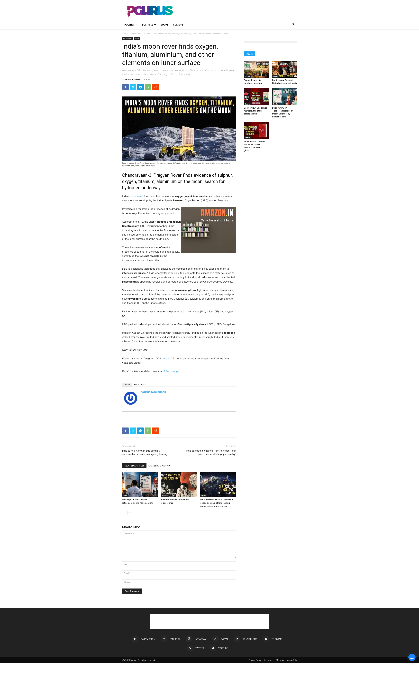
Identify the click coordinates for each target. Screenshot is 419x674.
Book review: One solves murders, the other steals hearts (255, 111)
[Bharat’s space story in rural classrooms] (179, 484)
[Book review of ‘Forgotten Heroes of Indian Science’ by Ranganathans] (284, 96)
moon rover (136, 196)
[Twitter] (133, 87)
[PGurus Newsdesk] (130, 398)
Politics (129, 24)
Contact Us (292, 659)
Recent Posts (140, 384)
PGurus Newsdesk (133, 79)
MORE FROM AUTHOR (159, 465)
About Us (280, 659)
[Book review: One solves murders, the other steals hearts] (256, 96)
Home (125, 33)
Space (147, 33)
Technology (136, 33)
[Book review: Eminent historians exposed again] (284, 69)
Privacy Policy (255, 659)
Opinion (165, 495)
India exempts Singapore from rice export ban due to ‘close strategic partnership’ (211, 452)
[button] (293, 25)
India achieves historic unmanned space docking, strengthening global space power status (216, 502)
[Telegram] (140, 87)
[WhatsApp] (148, 87)
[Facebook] (125, 87)
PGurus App (171, 371)
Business (147, 24)
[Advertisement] (237, 12)
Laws (125, 495)
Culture (178, 24)
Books (164, 24)
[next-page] (129, 513)
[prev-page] (124, 513)
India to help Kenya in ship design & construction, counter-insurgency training (144, 452)
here (164, 358)
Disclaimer (268, 659)
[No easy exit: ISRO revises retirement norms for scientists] (140, 484)
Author (127, 384)
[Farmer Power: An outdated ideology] (256, 69)
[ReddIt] (155, 87)
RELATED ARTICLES (134, 465)
